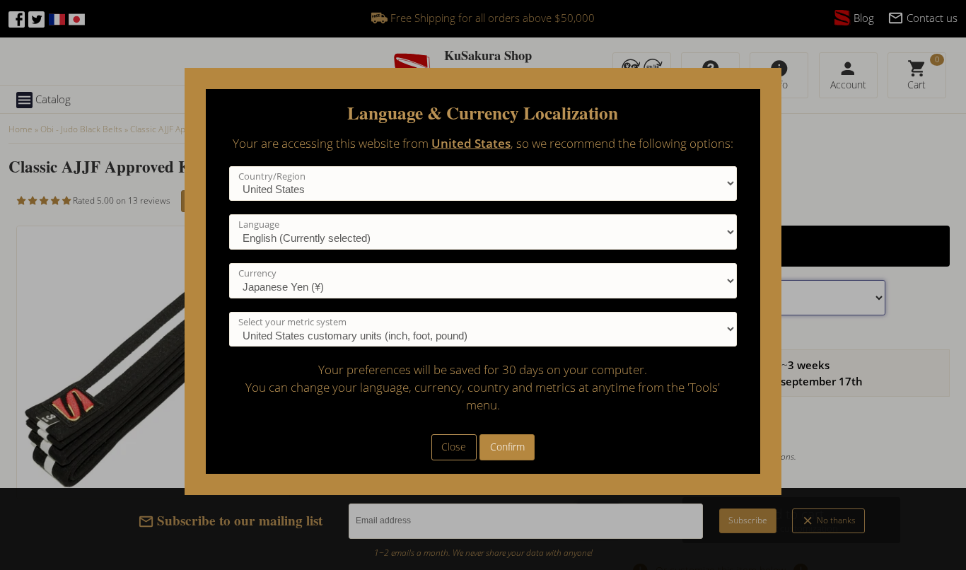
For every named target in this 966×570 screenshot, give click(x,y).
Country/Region (271, 176)
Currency (257, 273)
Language (258, 224)
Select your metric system (292, 321)
